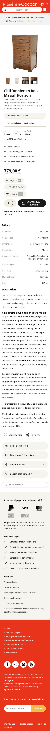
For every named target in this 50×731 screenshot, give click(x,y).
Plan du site (11, 652)
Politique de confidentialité (18, 636)
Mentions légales (14, 632)
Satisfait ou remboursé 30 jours (21, 161)
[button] (47, 3)
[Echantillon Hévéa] (25, 81)
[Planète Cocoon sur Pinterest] (23, 664)
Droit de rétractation (15, 644)
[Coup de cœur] (5, 435)
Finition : (20, 123)
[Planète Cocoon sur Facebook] (7, 664)
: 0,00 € (47, 3)
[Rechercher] (4, 9)
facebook (36, 677)
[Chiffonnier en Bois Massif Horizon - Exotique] (8, 81)
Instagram (9, 680)
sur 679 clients (16, 139)
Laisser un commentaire (15, 485)
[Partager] (27, 435)
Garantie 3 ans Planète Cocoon (21, 156)
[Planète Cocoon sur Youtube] (31, 664)
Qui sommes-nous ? (15, 648)
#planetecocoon (12, 689)
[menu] (25, 116)
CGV (8, 628)
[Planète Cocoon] (20, 3)
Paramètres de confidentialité (19, 640)
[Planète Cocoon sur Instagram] (15, 664)
